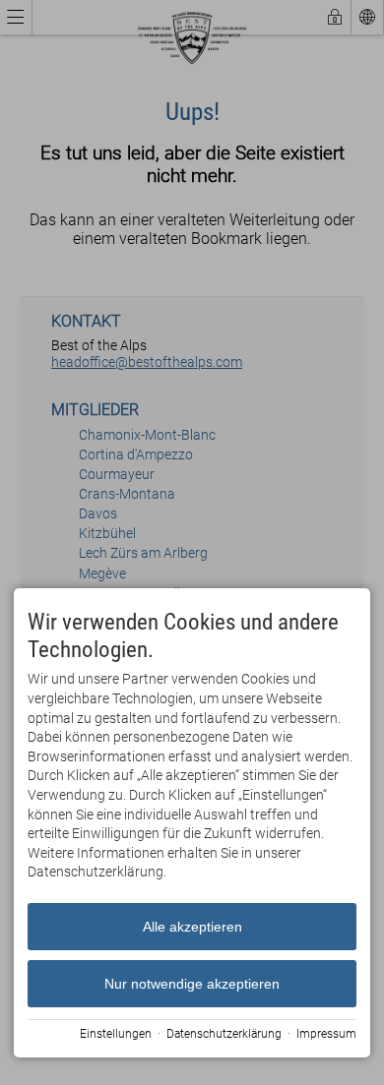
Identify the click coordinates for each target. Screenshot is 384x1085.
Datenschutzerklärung (224, 1034)
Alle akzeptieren (192, 926)
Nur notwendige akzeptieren (192, 984)
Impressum (326, 1034)
